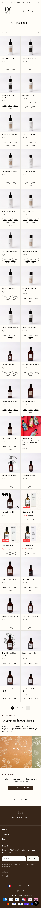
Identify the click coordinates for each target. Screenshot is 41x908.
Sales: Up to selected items (20, 2)
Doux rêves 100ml (7, 546)
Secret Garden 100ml (29, 95)
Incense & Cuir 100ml (8, 512)
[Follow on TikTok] (23, 891)
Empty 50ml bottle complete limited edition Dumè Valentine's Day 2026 (30, 442)
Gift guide (5, 876)
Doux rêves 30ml (27, 546)
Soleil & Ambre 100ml (9, 58)
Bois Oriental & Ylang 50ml (29, 690)
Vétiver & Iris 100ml (28, 171)
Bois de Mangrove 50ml (30, 616)
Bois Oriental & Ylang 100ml (9, 690)
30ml (10, 66)
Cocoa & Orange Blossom (10, 327)
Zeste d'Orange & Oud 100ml (9, 654)
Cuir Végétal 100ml (28, 134)
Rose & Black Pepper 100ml (8, 96)
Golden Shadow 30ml (29, 475)
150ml (13, 69)
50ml (15, 66)
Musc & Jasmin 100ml (9, 211)
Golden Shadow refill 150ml (29, 290)
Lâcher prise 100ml (28, 512)
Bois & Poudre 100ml (29, 211)
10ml (5, 66)
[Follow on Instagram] (18, 891)
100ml (7, 69)
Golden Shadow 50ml (9, 438)
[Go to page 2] (28, 708)
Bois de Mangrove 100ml (30, 58)
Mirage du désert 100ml (9, 134)
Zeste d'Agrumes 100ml (9, 252)
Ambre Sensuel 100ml (29, 252)
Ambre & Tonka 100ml (9, 288)
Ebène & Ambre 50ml (29, 579)
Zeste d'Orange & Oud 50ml (29, 654)
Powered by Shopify (26, 895)
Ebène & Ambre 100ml (29, 327)
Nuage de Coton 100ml (9, 171)
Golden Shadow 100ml (29, 401)
